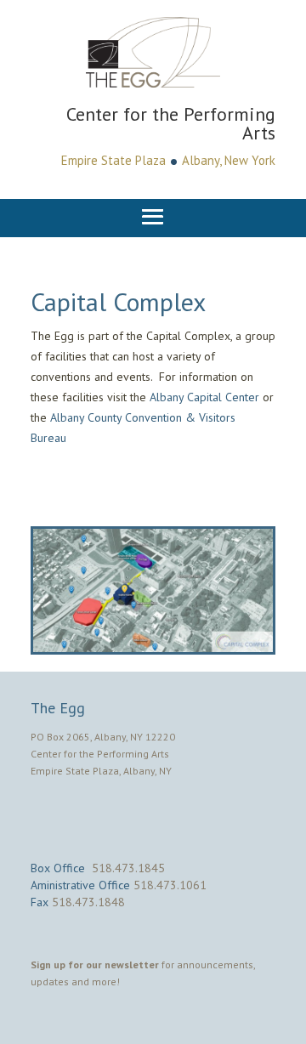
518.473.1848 (88, 902)
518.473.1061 (170, 885)
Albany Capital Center (204, 397)
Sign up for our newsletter (95, 964)
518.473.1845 (128, 868)
